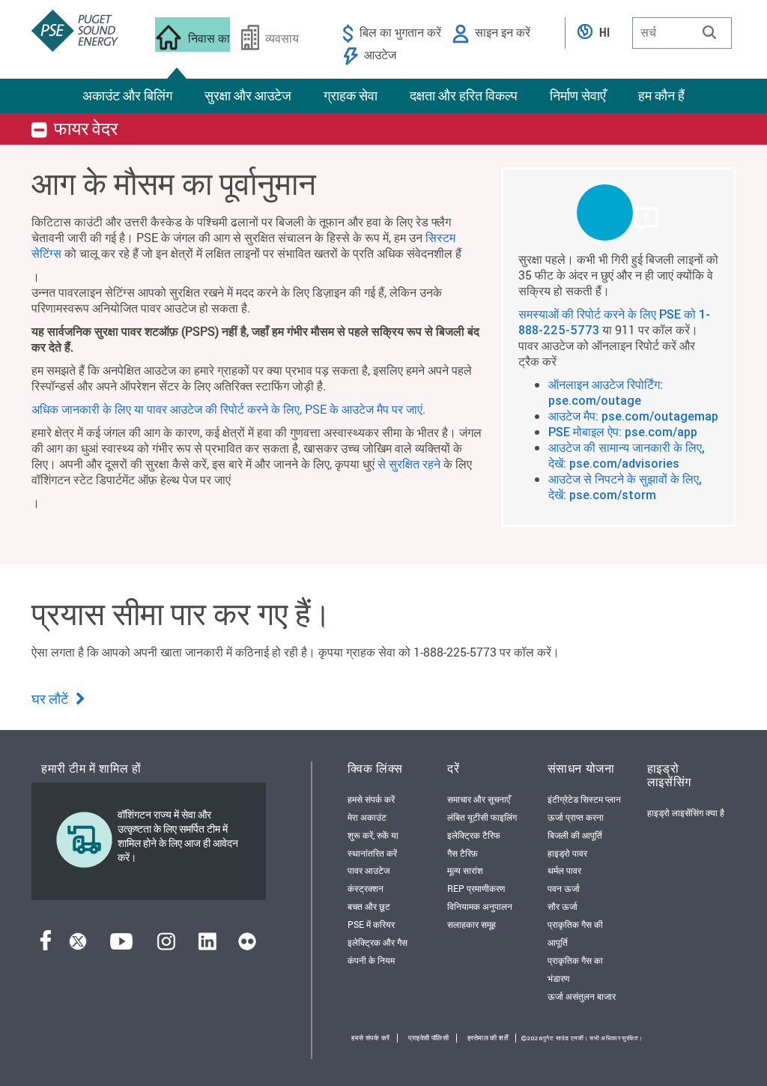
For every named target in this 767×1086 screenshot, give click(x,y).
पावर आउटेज (368, 870)
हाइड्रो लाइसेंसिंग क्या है (685, 812)
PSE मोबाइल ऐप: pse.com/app (622, 431)
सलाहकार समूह (471, 924)
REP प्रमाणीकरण (476, 888)
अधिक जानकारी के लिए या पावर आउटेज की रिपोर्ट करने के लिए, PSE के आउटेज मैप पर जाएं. (228, 409)
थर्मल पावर (564, 870)
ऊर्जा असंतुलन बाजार (582, 996)
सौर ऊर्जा (562, 906)
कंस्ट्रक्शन (366, 888)
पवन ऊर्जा (564, 888)
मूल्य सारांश (465, 870)
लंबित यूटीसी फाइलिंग (482, 817)
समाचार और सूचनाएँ (478, 799)
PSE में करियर (371, 924)
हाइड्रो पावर (567, 853)
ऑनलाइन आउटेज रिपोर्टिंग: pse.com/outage (605, 392)
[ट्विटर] (78, 945)
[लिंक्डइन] (207, 945)
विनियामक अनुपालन (479, 906)
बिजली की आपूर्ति (575, 835)
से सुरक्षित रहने (409, 463)
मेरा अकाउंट (367, 817)
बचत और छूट (369, 906)
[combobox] (682, 33)
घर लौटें (51, 699)
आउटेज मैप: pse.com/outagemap (633, 415)
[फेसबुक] (46, 945)
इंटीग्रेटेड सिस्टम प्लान (584, 799)
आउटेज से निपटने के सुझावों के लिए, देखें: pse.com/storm (625, 486)
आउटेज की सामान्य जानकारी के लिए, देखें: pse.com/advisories (626, 455)
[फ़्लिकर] (247, 945)
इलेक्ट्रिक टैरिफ (473, 835)
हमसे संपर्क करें (371, 799)
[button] (709, 32)
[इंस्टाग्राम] (166, 945)
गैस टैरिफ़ (462, 853)
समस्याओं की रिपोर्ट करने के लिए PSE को (608, 314)
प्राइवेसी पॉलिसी (428, 1038)
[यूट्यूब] (121, 945)
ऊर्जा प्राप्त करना (576, 817)
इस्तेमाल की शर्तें (487, 1038)
